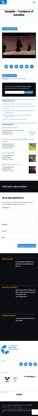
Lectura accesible (10, 29)
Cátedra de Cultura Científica (16, 405)
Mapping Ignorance (9, 316)
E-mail (4, 231)
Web (3, 237)
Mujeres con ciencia (9, 287)
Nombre (5, 224)
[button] (6, 66)
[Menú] (34, 2)
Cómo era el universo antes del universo (16, 119)
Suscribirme (28, 92)
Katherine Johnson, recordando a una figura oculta (19, 104)
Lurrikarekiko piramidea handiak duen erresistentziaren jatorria (25, 264)
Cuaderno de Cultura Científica (15, 409)
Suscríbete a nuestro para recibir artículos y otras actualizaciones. (18, 87)
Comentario (6, 207)
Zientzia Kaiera (7, 259)
